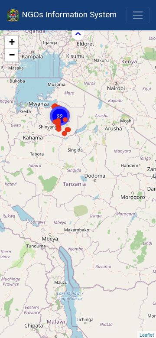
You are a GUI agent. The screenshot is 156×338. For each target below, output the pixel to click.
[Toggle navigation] (138, 15)
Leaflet (147, 334)
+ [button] (12, 41)
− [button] (12, 54)
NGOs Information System (68, 15)
